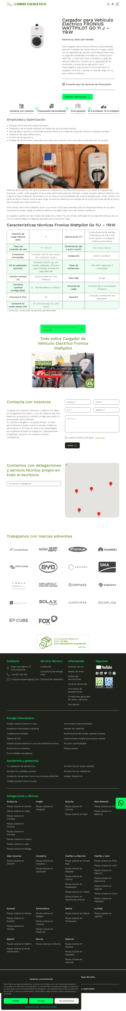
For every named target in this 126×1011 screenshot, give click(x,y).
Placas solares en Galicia (77, 913)
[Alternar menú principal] (117, 4)
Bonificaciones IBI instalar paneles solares (84, 733)
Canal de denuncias (77, 684)
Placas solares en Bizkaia (19, 913)
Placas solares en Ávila (105, 861)
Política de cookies (32, 1007)
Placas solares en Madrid (19, 944)
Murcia (39, 939)
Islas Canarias (14, 856)
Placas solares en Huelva (19, 839)
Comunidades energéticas (19, 753)
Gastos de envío (76, 671)
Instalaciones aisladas (17, 733)
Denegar (41, 1001)
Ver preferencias (66, 1001)
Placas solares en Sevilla (19, 806)
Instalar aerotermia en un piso (21, 781)
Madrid (10, 939)
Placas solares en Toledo (77, 892)
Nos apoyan (73, 704)
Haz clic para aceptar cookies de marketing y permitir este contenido (63, 370)
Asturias (69, 801)
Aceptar (15, 1001)
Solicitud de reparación (51, 679)
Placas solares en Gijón (76, 814)
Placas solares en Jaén (18, 844)
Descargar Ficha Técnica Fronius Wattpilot (60, 329)
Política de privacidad (48, 1007)
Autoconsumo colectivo (18, 748)
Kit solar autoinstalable (75, 743)
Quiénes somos (76, 666)
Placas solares (71, 748)
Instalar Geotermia (73, 776)
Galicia (68, 908)
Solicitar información (76, 97)
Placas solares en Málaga (19, 849)
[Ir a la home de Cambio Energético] (27, 4)
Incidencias (45, 666)
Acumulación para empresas (78, 723)
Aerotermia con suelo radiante (79, 766)
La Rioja (98, 908)
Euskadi (11, 908)
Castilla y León (102, 856)
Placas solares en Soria (105, 893)
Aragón (39, 801)
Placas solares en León (105, 865)
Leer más (100, 437)
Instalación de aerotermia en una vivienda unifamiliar (33, 776)
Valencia (69, 939)
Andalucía (12, 801)
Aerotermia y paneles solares (21, 771)
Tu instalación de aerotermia (21, 766)
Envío (70, 445)
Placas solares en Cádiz (18, 811)
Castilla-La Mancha (75, 856)
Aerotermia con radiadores (77, 771)
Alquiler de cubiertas (74, 728)
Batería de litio (14, 738)
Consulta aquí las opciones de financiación (88, 84)
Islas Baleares (101, 801)
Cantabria (41, 856)
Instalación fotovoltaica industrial (23, 728)
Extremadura (42, 908)
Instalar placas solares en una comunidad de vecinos (33, 743)
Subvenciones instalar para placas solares (84, 738)
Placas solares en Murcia (48, 944)
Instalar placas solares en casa (22, 723)
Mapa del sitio (87, 977)
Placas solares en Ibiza (105, 806)
